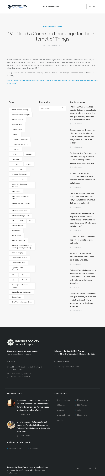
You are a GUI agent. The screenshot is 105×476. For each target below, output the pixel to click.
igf (23, 179)
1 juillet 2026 (76, 187)
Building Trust (17, 124)
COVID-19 (15, 149)
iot (13, 221)
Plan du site (82, 415)
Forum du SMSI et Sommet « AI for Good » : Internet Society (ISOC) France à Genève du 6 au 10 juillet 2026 (82, 198)
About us (60, 410)
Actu (79, 410)
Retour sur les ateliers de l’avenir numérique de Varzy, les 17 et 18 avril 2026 (82, 257)
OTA (13, 275)
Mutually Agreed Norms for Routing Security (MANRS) (22, 246)
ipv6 (21, 221)
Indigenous (16, 191)
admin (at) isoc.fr (23, 373)
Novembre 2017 (16, 449)
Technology (16, 297)
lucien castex (16, 235)
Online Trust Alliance (19, 258)
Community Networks (20, 139)
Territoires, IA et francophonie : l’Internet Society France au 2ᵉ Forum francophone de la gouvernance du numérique (83, 158)
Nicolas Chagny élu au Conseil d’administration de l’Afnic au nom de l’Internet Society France (83, 178)
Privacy (24, 275)
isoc (31, 221)
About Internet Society (20, 110)
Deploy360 (16, 154)
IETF (14, 179)
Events (28, 164)
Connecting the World (20, 144)
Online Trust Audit (18, 263)
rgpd (13, 280)
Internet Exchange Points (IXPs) (21, 205)
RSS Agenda (82, 405)
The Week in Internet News (22, 302)
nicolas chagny (17, 253)
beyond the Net (17, 119)
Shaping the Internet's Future (20, 286)
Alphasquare (13, 473)
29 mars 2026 (77, 311)
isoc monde (16, 231)
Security (25, 280)
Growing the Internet (19, 174)
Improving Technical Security (19, 185)
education (15, 159)
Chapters (15, 134)
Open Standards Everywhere (18, 269)
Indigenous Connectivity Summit (20, 197)
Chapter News (17, 129)
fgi (13, 169)
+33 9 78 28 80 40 (24, 377)
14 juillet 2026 (77, 124)
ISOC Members (17, 226)
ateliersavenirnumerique (21, 115)
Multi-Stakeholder (18, 240)
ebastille (29, 154)
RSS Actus (61, 405)
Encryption (16, 164)
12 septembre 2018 (54, 45)
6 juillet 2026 (77, 167)
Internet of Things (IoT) (20, 216)
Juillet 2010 (34, 449)
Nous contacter (63, 400)
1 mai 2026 (76, 287)
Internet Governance (19, 211)
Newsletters (82, 400)
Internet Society (87, 354)
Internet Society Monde (52, 26)
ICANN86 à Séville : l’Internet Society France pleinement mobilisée (82, 240)
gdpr (22, 169)
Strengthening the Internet (21, 292)
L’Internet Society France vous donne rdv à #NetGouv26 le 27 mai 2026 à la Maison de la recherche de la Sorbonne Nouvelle (83, 276)
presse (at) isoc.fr (71, 367)
